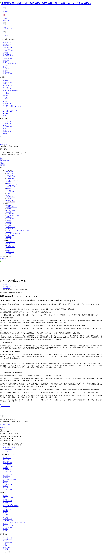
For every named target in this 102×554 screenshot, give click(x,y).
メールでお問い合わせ (9, 63)
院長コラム (6, 72)
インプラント (7, 94)
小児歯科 (5, 99)
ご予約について (7, 58)
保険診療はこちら (5, 424)
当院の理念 (6, 45)
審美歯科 (5, 101)
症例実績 (5, 499)
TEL (1, 157)
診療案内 (5, 80)
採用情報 (5, 62)
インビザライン (7, 89)
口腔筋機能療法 (7, 127)
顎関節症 (5, 95)
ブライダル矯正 (7, 111)
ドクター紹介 (7, 49)
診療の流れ (6, 60)
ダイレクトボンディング (10, 110)
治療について (7, 132)
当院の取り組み (7, 47)
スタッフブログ (7, 73)
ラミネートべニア (14, 106)
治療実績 (5, 84)
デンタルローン (7, 68)
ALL (1, 404)
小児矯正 (5, 97)
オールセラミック (8, 105)
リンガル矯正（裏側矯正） (10, 90)
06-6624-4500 (3, 144)
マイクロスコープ (8, 55)
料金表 (5, 67)
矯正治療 (5, 87)
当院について (7, 44)
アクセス (5, 65)
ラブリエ (5, 108)
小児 (4, 128)
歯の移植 (5, 115)
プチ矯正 (5, 92)
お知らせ (5, 70)
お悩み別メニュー (8, 82)
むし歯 (5, 125)
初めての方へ (7, 42)
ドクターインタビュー (9, 50)
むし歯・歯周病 (7, 85)
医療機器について (8, 54)
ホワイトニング (7, 103)
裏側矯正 (5, 133)
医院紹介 (5, 52)
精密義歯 (5, 113)
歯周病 (5, 130)
